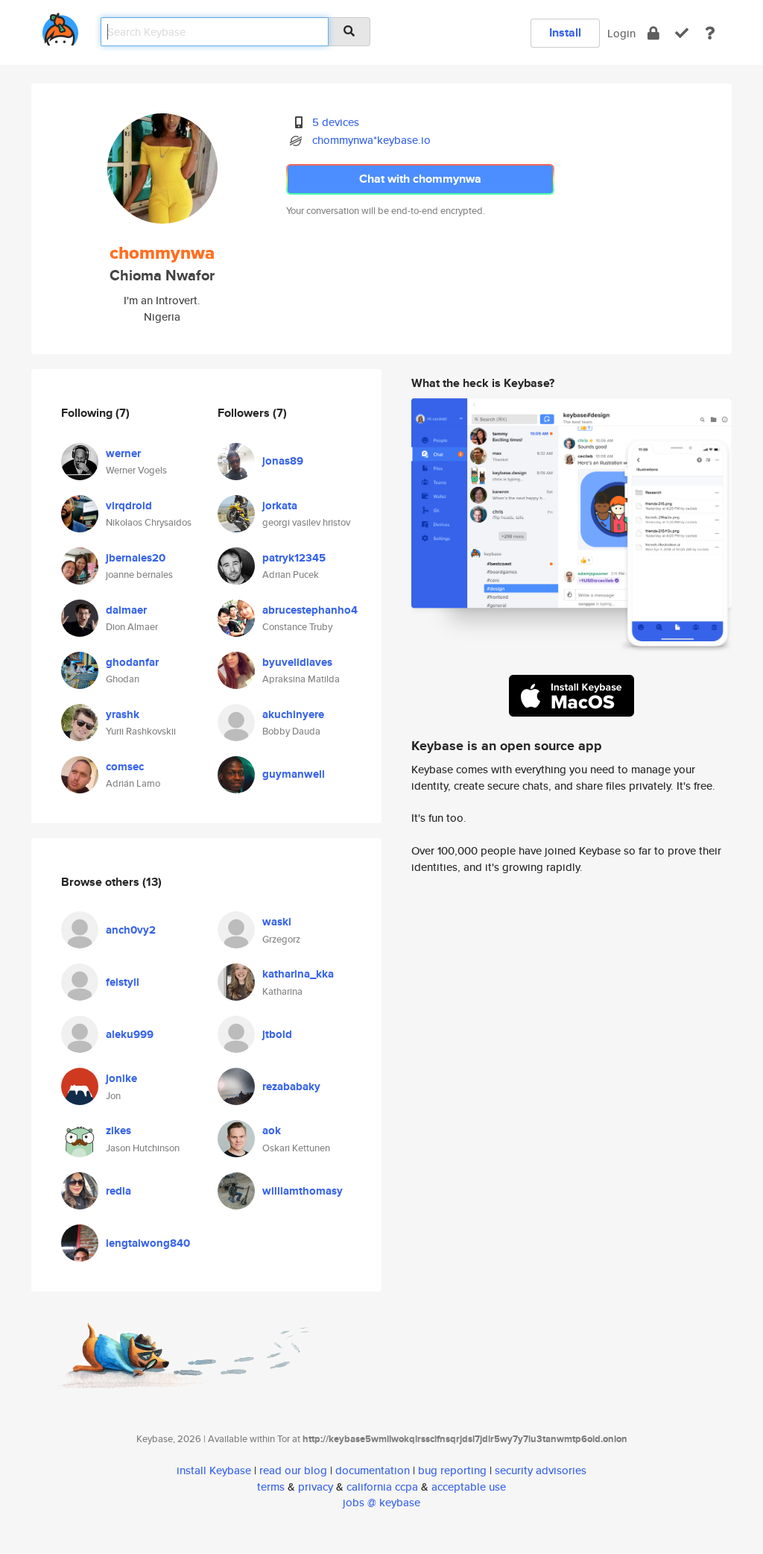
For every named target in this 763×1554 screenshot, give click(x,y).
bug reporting (452, 1470)
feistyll (122, 982)
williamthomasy (302, 1191)
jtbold (277, 1034)
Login (621, 33)
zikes (118, 1130)
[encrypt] (653, 33)
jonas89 (282, 461)
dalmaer (126, 610)
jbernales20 (135, 558)
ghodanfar (132, 662)
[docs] (710, 33)
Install (565, 32)
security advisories (540, 1470)
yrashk (122, 714)
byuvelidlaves (297, 662)
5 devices (335, 122)
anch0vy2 (131, 930)
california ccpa (382, 1486)
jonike (121, 1078)
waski (276, 921)
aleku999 (129, 1034)
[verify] (681, 33)
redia (118, 1191)
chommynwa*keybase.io (371, 140)
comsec (125, 766)
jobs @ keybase (381, 1502)
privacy (315, 1486)
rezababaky (291, 1086)
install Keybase (214, 1470)
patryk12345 (294, 558)
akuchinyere (293, 714)
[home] (60, 26)
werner (123, 453)
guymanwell (293, 774)
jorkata (279, 505)
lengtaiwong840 (148, 1243)
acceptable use (468, 1486)
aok (271, 1130)
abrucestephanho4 (310, 610)
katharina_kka (298, 974)
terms (271, 1486)
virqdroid (129, 505)
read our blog (293, 1470)
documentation (372, 1470)
